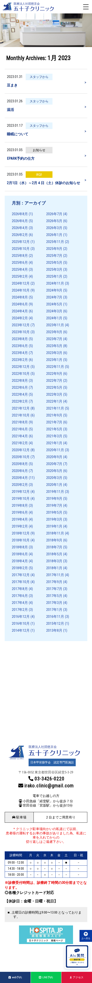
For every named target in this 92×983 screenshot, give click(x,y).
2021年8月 (20, 422)
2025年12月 (21, 242)
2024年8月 (20, 297)
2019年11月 (55, 491)
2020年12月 (21, 450)
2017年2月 (20, 609)
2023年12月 (21, 325)
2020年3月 (54, 478)
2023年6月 (20, 346)
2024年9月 (54, 290)
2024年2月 (20, 318)
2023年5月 (54, 346)
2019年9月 (54, 498)
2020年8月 (20, 464)
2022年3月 (54, 394)
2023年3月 (54, 353)
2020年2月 (20, 485)
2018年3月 (54, 561)
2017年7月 (54, 589)
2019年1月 (54, 526)
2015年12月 (55, 623)
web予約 (17, 977)
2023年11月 (55, 325)
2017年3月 (54, 603)
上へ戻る (85, 938)
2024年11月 (55, 283)
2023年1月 (54, 360)
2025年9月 (54, 249)
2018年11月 (55, 533)
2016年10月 (21, 623)
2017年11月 (55, 575)
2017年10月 (21, 582)
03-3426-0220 (50, 778)
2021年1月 (54, 443)
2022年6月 (20, 387)
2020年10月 (21, 457)
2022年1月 (54, 401)
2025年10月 (21, 249)
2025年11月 (55, 242)
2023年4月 (20, 353)
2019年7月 (54, 505)
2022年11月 (55, 367)
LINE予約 (47, 977)
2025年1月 (54, 276)
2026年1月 (54, 235)
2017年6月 (20, 596)
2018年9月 (54, 540)
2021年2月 (20, 443)
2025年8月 (20, 255)
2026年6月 (20, 221)
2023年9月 (54, 332)
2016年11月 (55, 616)
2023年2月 (20, 360)
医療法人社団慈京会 (27, 3)
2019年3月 (54, 519)
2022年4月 (20, 394)
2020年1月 (54, 485)
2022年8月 (20, 380)
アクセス (78, 977)
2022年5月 (54, 387)
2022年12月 (21, 367)
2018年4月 (20, 561)
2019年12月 (21, 491)
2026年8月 (20, 214)
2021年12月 (21, 408)
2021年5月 (54, 429)
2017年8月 (20, 589)
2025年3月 (54, 269)
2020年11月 (55, 450)
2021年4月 (20, 436)
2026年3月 (54, 228)
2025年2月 (20, 276)
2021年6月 (20, 429)
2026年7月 (54, 214)
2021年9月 (54, 415)
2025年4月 (20, 269)
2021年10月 (21, 415)
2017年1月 (54, 609)
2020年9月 (54, 457)
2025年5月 (54, 262)
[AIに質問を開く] (77, 956)
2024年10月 (21, 290)
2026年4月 (20, 228)
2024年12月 (21, 283)
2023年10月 (21, 332)
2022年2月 (20, 401)
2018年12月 (21, 533)
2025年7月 (54, 255)
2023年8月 (20, 339)
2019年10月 (21, 498)
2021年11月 (55, 408)
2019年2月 (20, 526)
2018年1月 (54, 568)
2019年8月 (20, 505)
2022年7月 (54, 380)
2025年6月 (20, 262)
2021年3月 (54, 436)
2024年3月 (54, 311)
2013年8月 (54, 630)
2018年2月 (20, 568)
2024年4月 (20, 311)
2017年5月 (54, 596)
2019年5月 (54, 512)
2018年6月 (20, 554)
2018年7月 (54, 547)
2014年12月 (21, 630)
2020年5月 (54, 471)
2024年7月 (54, 297)
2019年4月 (20, 519)
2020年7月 (54, 464)
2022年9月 (54, 373)
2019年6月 (20, 512)
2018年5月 (54, 554)
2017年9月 (54, 582)
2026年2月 (20, 235)
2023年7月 (54, 339)
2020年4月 (20, 478)
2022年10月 (21, 373)
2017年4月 (20, 603)
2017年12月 (21, 575)
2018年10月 (21, 540)
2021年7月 (54, 422)
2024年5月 (54, 304)
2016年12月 (21, 616)
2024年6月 (20, 304)
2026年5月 (54, 221)
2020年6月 (20, 471)
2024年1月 (54, 318)
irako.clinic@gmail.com (49, 785)
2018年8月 (20, 547)
